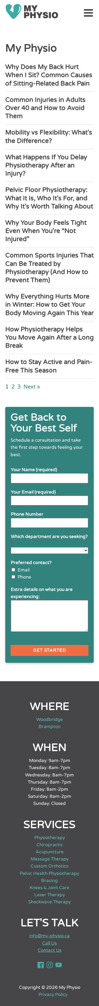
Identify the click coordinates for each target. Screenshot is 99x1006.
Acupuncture (50, 852)
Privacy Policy (54, 994)
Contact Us (50, 950)
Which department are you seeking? (49, 540)
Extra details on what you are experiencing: (42, 593)
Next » (31, 387)
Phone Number (27, 514)
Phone (24, 577)
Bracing (49, 880)
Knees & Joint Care (49, 887)
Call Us (49, 943)
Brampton (49, 726)
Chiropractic (49, 845)
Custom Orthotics (49, 866)
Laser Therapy (49, 895)
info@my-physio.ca (49, 936)
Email (24, 570)
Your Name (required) (35, 469)
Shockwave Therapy (49, 902)
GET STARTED (49, 650)
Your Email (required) (35, 492)
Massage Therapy (50, 859)
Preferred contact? (31, 562)
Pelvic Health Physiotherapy (49, 873)
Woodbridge (49, 719)
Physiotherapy (49, 837)
